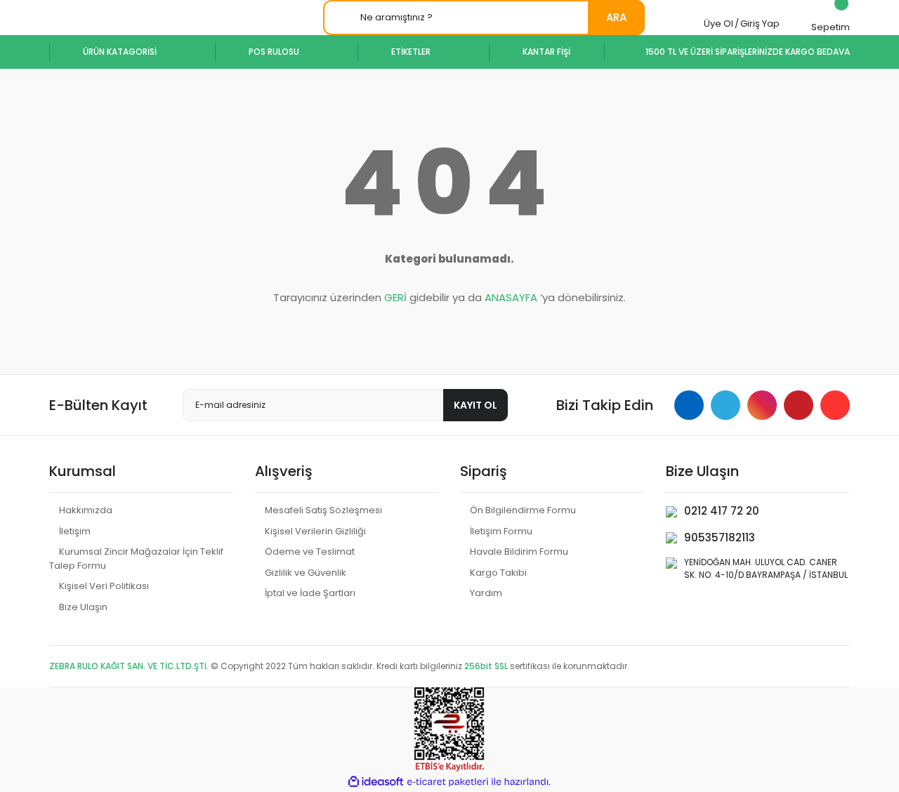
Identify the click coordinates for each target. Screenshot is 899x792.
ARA (616, 17)
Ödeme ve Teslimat (310, 551)
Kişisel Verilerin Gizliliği (315, 531)
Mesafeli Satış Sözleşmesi (323, 510)
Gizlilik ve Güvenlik (305, 572)
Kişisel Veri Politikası (104, 586)
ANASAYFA (511, 297)
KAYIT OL (475, 405)
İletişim (75, 531)
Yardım (486, 593)
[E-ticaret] (448, 782)
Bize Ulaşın (83, 607)
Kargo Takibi (498, 572)
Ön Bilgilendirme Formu (523, 510)
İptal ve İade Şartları (310, 593)
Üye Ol (718, 23)
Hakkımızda (85, 510)
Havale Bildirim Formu (519, 551)
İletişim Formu (501, 531)
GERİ (395, 297)
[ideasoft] (376, 781)
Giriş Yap (760, 23)
